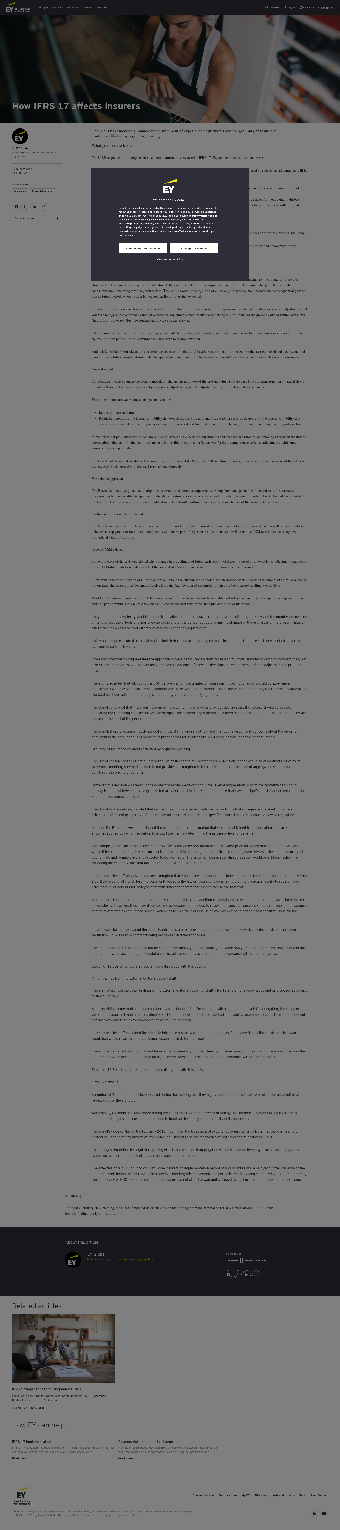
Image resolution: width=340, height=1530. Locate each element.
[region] (170, 224)
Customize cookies (170, 259)
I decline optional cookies (143, 248)
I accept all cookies (194, 248)
